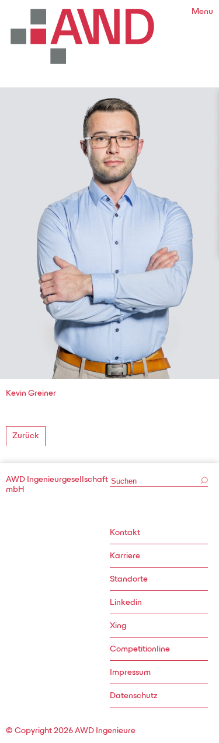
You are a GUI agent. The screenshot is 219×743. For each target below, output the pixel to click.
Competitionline (140, 649)
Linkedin (126, 603)
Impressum (130, 673)
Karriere (125, 556)
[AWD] (82, 36)
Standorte (129, 579)
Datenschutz (133, 696)
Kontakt (125, 533)
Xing (118, 626)
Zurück (25, 436)
